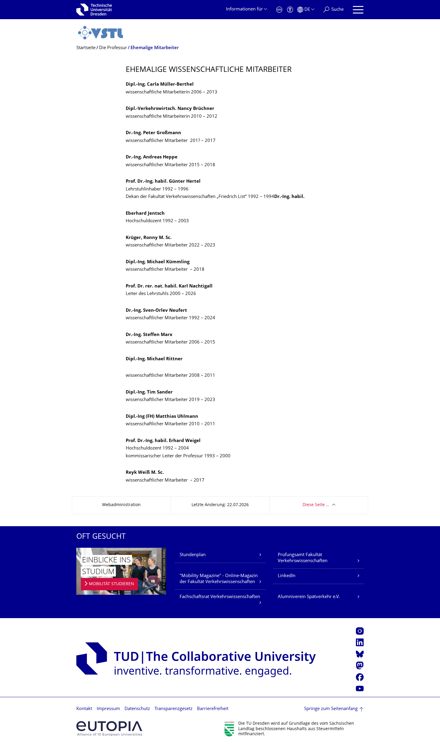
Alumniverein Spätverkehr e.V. (309, 597)
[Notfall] (279, 10)
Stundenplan (193, 555)
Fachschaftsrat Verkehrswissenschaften (220, 597)
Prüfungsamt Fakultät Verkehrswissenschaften (302, 558)
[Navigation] (358, 10)
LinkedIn (286, 576)
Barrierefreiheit (212, 709)
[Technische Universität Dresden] (94, 9)
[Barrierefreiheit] (290, 10)
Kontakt (84, 709)
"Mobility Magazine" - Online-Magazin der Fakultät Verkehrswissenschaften (219, 579)
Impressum (108, 709)
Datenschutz (137, 709)
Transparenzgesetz (173, 709)
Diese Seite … (316, 505)
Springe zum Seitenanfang (331, 709)
